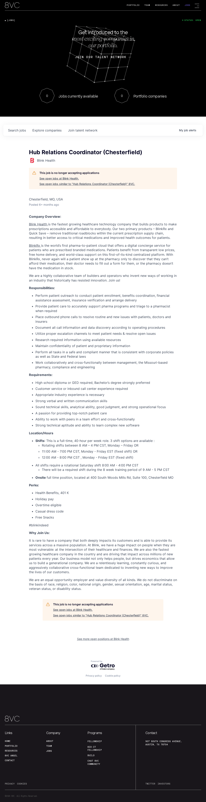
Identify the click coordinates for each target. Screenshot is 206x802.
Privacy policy (94, 675)
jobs (17, 130)
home (7, 741)
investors (164, 783)
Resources (161, 5)
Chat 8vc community (94, 762)
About (176, 5)
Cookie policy (113, 675)
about (49, 741)
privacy (10, 783)
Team (147, 5)
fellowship (95, 741)
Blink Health (38, 224)
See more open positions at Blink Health (103, 639)
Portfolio (133, 5)
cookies (22, 783)
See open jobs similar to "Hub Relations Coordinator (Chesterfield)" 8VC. (87, 184)
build (91, 755)
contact (10, 760)
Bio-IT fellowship (95, 748)
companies (47, 130)
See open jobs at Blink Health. (59, 178)
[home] (12, 5)
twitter (150, 783)
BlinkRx (35, 245)
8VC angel (11, 755)
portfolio (11, 746)
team (49, 746)
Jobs (187, 5)
